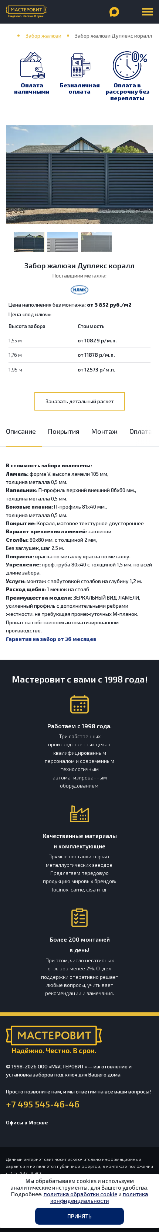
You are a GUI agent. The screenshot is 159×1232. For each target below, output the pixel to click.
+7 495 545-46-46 (43, 1104)
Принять (79, 1216)
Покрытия (63, 431)
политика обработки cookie (80, 1194)
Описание (21, 431)
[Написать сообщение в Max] (114, 12)
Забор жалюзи (43, 35)
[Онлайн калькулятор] (83, 12)
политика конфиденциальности (99, 1197)
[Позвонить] (99, 12)
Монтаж (104, 431)
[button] (146, 435)
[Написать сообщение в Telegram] (130, 12)
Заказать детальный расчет (79, 401)
